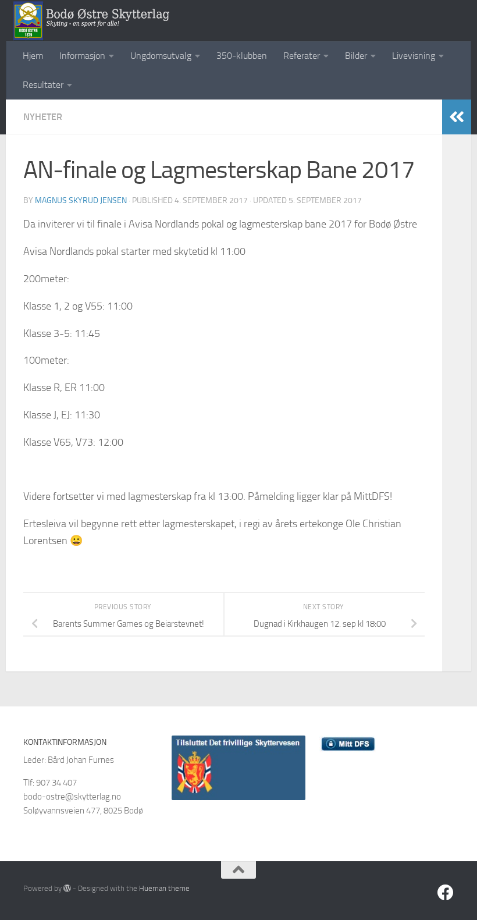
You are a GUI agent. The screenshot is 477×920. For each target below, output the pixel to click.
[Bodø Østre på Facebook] (445, 893)
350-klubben (241, 55)
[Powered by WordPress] (67, 888)
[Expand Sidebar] (456, 117)
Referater (301, 55)
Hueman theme (164, 888)
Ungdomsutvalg (160, 55)
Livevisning (413, 55)
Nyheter (42, 116)
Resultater (43, 84)
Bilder (356, 55)
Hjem (33, 55)
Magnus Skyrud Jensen (81, 200)
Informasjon (82, 55)
